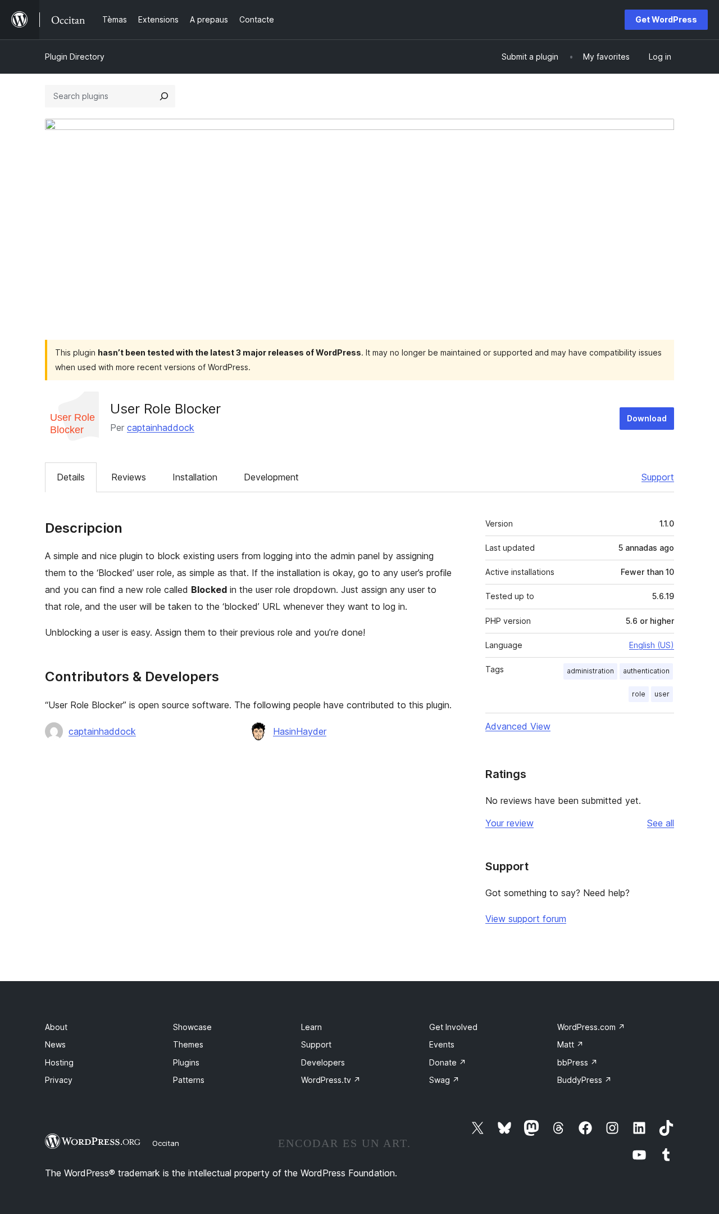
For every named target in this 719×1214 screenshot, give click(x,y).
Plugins (186, 1062)
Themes (188, 1044)
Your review (509, 823)
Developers (323, 1062)
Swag (444, 1080)
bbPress (577, 1062)
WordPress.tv (331, 1080)
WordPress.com (591, 1027)
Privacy (58, 1080)
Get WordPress (666, 19)
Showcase (192, 1027)
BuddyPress (584, 1080)
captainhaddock (160, 427)
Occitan (165, 1143)
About (56, 1027)
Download (647, 418)
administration (590, 671)
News (55, 1044)
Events (441, 1044)
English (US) (651, 645)
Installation (194, 477)
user (662, 694)
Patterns (188, 1080)
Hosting (59, 1062)
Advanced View (517, 726)
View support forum (525, 918)
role (638, 694)
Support (657, 477)
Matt (570, 1044)
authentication (646, 671)
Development (271, 477)
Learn (311, 1027)
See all (660, 823)
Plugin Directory (74, 56)
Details (71, 477)
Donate (447, 1062)
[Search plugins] (164, 96)
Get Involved (453, 1027)
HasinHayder (299, 731)
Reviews (128, 477)
